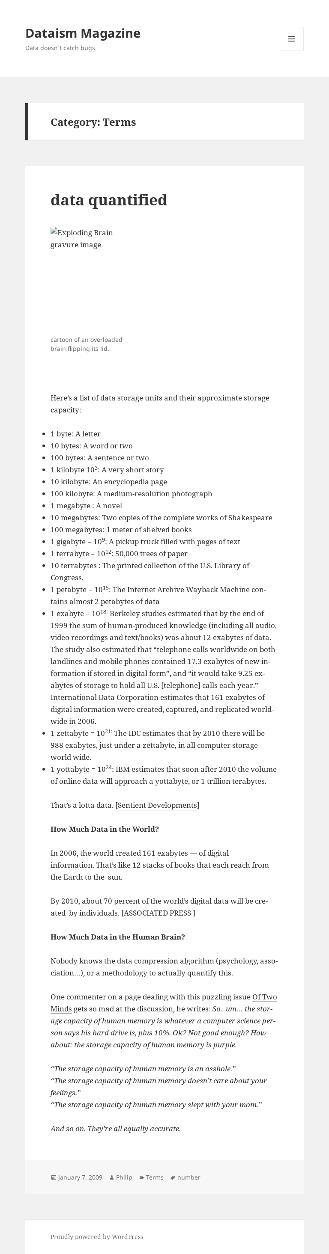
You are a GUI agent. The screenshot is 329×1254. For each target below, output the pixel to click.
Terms (155, 1177)
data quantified (109, 200)
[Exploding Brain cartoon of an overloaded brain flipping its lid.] (94, 279)
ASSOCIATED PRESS (158, 913)
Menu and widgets (292, 50)
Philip (124, 1177)
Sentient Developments (157, 805)
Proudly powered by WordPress (97, 1237)
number (188, 1177)
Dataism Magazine (83, 32)
